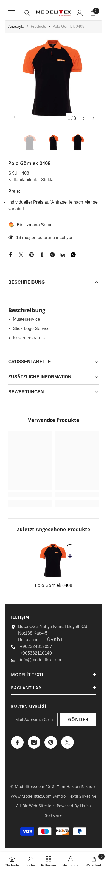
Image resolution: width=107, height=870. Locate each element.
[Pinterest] (31, 254)
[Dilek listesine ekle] (70, 546)
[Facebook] (10, 254)
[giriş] (80, 13)
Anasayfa (16, 26)
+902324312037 (36, 646)
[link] (30, 494)
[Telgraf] (52, 254)
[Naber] (73, 254)
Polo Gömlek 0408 (53, 585)
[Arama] (27, 13)
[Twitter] (21, 254)
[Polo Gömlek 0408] (53, 560)
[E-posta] (62, 254)
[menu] (11, 13)
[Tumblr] (42, 254)
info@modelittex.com (40, 660)
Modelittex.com (29, 786)
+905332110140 (36, 653)
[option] (53, 78)
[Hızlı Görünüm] (70, 556)
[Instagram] (34, 742)
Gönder (78, 720)
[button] (83, 118)
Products (38, 26)
